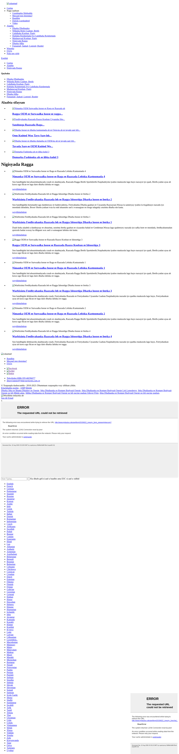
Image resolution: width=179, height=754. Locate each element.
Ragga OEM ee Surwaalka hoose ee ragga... (37, 113)
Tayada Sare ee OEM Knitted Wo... (32, 146)
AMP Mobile (26, 388)
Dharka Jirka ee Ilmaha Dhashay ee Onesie (20, 390)
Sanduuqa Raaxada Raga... (28, 124)
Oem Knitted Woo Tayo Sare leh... (32, 135)
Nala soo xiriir (13, 53)
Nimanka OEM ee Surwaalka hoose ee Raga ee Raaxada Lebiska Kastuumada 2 (58, 313)
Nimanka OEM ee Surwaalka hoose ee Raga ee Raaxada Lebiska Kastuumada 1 (58, 267)
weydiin (15, 189)
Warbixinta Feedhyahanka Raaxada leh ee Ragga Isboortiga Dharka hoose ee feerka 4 (62, 336)
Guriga (10, 8)
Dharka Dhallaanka (21, 28)
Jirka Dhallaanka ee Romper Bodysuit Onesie (60, 390)
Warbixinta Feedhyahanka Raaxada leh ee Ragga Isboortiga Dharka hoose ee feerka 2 (62, 199)
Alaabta (10, 26)
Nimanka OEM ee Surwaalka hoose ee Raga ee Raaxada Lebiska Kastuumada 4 (58, 176)
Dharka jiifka (18, 43)
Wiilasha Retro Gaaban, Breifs (25, 31)
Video (15, 23)
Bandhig (16, 18)
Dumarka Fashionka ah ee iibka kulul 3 (35, 157)
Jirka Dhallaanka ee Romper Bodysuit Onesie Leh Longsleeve (109, 390)
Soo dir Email (7, 398)
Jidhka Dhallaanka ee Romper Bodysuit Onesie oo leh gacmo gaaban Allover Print (61, 393)
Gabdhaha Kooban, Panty (23, 33)
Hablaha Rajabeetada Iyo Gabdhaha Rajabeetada (34, 36)
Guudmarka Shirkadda (22, 13)
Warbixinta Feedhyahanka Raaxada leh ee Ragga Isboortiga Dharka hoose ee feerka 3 (62, 290)
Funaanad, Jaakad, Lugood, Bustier (28, 46)
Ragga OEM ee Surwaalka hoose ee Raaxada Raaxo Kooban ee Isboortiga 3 (56, 245)
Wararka (10, 48)
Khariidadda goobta (10, 388)
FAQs (9, 51)
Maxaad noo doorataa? (22, 16)
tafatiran (23, 189)
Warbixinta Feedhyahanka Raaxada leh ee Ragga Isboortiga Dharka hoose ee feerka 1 (62, 222)
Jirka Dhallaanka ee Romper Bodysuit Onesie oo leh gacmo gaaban (129, 393)
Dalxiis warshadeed (21, 21)
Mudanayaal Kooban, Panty (24, 38)
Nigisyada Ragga (20, 41)
